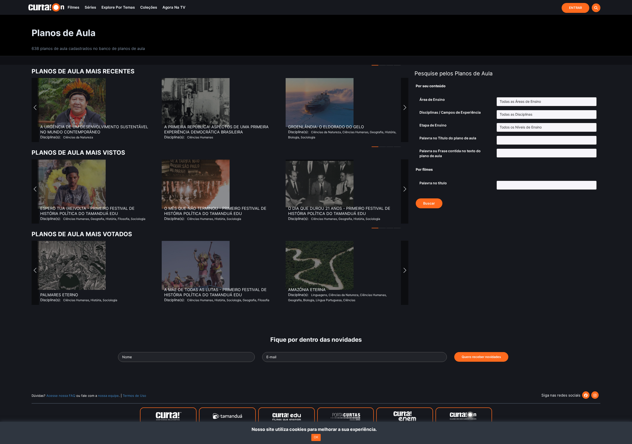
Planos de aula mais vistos (78, 152)
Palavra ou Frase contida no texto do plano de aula (450, 153)
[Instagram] (595, 395)
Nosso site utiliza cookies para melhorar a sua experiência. (316, 429)
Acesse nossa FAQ (60, 396)
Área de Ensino (432, 99)
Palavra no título (433, 183)
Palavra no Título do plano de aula (447, 138)
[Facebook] (586, 395)
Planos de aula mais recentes (83, 71)
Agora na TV (173, 7)
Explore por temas (118, 7)
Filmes (73, 7)
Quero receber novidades (481, 357)
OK (316, 437)
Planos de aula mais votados (82, 234)
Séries (90, 7)
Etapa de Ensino (433, 125)
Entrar (575, 8)
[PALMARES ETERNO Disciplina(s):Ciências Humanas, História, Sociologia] (72, 289)
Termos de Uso (134, 396)
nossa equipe (108, 396)
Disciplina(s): (298, 132)
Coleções (148, 7)
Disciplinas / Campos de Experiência (450, 112)
